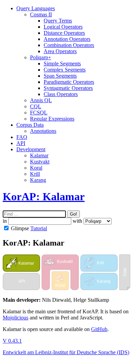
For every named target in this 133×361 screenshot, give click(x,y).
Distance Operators (64, 33)
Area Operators (60, 51)
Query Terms (58, 20)
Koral (36, 168)
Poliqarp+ (40, 57)
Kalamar (39, 155)
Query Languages (35, 8)
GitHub (99, 329)
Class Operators (61, 94)
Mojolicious (15, 317)
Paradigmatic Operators (69, 82)
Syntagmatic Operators (68, 88)
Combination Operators (69, 45)
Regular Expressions (52, 119)
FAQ (21, 137)
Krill (35, 174)
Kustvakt (39, 161)
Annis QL (41, 100)
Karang (38, 180)
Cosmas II (41, 14)
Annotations (43, 131)
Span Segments (60, 76)
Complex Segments (65, 70)
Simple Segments (62, 63)
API (20, 143)
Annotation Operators (67, 39)
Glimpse (20, 228)
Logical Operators (63, 27)
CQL (35, 106)
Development (30, 149)
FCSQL (38, 112)
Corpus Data (30, 125)
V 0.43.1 (12, 341)
